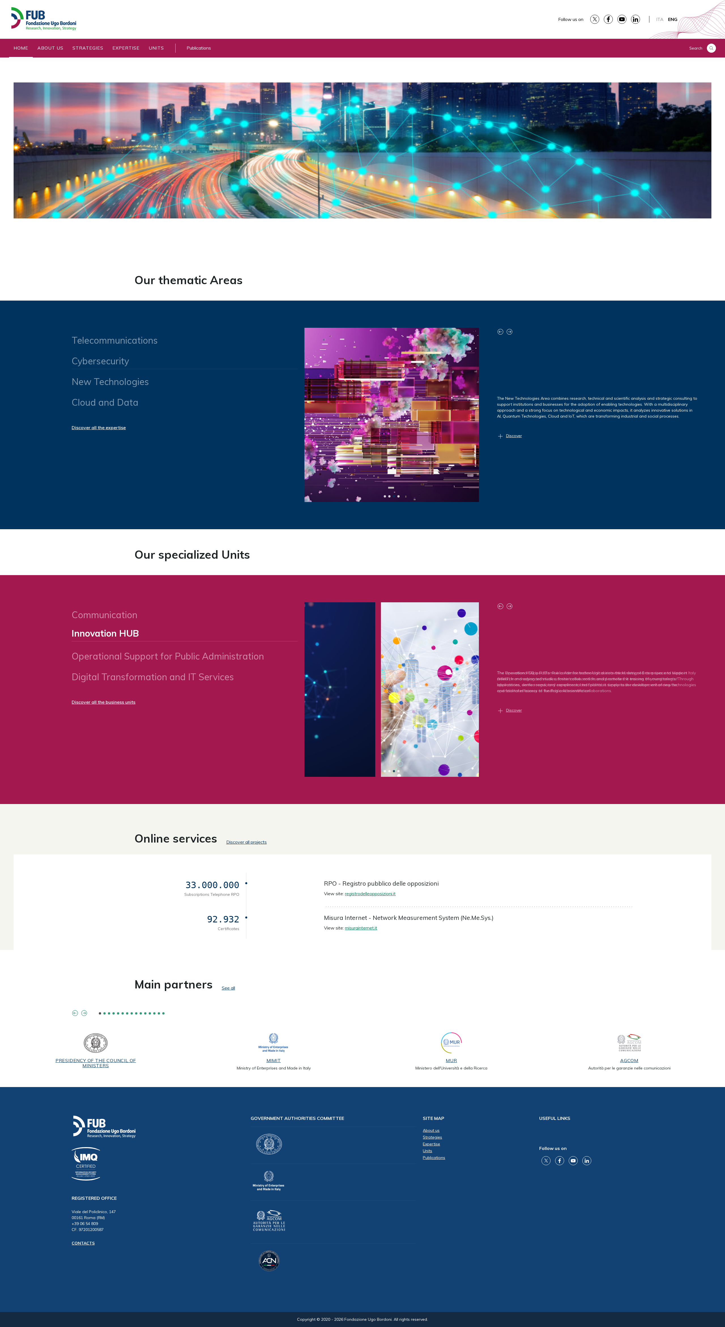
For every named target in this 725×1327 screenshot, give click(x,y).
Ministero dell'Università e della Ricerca (451, 1068)
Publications (199, 48)
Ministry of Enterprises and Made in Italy (274, 1068)
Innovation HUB (105, 635)
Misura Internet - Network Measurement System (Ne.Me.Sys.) (409, 917)
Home (21, 48)
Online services (176, 838)
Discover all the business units (103, 702)
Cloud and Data (105, 402)
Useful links (554, 1118)
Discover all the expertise (99, 427)
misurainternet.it (361, 928)
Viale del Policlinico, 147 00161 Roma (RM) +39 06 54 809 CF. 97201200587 (94, 1220)
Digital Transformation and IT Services (153, 676)
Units (156, 48)
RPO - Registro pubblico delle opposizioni (381, 883)
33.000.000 (212, 885)
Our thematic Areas (189, 280)
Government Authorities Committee (297, 1118)
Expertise (126, 48)
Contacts (83, 1243)
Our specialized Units (192, 554)
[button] (385, 496)
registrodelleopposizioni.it (370, 893)
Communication (104, 614)
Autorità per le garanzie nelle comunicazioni (629, 1068)
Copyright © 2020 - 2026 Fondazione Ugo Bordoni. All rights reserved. (362, 1319)
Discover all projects (246, 842)
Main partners (174, 984)
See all (228, 988)
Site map (433, 1118)
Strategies (87, 48)
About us (50, 48)
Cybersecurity (100, 361)
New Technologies (110, 379)
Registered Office (94, 1198)
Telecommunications (115, 340)
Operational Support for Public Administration (170, 654)
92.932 (223, 919)
